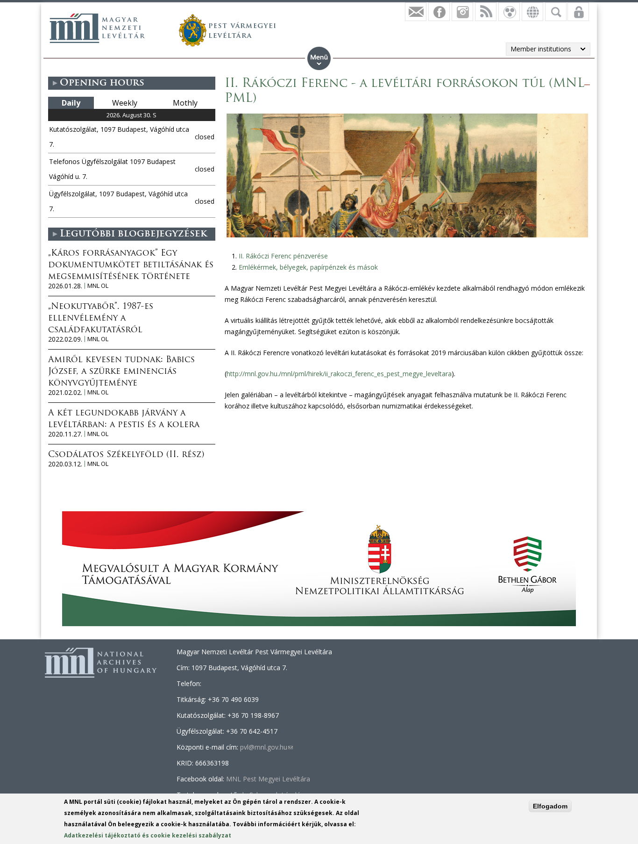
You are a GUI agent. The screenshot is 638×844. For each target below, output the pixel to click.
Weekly (124, 103)
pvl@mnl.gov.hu (266, 747)
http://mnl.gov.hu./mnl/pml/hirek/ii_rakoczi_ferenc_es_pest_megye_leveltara (339, 373)
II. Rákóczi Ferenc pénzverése (283, 255)
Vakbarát (509, 11)
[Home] (97, 28)
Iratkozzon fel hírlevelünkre (415, 11)
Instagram (462, 11)
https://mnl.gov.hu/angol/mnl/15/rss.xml (485, 11)
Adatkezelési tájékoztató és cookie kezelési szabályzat (147, 835)
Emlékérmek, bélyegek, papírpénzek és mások (308, 267)
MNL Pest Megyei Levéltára (268, 778)
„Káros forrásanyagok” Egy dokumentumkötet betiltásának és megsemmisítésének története (130, 265)
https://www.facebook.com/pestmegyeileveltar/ (439, 11)
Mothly (185, 103)
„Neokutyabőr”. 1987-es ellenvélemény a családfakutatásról (100, 319)
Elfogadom (550, 806)
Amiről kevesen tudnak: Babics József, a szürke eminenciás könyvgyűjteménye (121, 372)
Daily (71, 103)
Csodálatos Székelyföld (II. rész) (126, 455)
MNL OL (97, 286)
